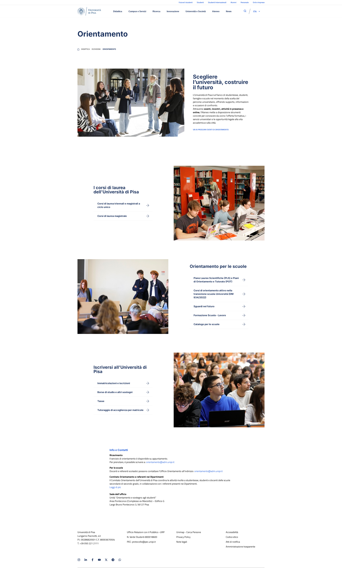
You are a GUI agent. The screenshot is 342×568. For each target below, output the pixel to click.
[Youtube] (99, 559)
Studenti (200, 2)
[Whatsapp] (119, 559)
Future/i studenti (186, 2)
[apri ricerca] (245, 11)
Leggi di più (115, 487)
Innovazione (173, 11)
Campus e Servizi (137, 11)
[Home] (89, 11)
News (229, 11)
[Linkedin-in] (85, 559)
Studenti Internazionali (217, 2)
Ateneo (215, 11)
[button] (254, 11)
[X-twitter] (106, 559)
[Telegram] (113, 559)
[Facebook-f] (92, 559)
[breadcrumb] (78, 49)
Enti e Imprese (259, 2)
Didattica (117, 11)
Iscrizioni (96, 49)
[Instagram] (78, 559)
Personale (245, 2)
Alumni (233, 2)
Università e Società (196, 11)
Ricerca (156, 11)
